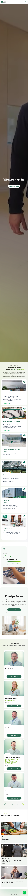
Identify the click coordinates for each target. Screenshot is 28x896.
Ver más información (14, 563)
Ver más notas (14, 819)
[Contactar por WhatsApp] (24, 892)
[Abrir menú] (25, 1)
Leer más (4, 841)
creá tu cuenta (19, 612)
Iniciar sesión (13, 609)
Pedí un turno (13, 676)
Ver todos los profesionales (14, 804)
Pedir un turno (13, 186)
